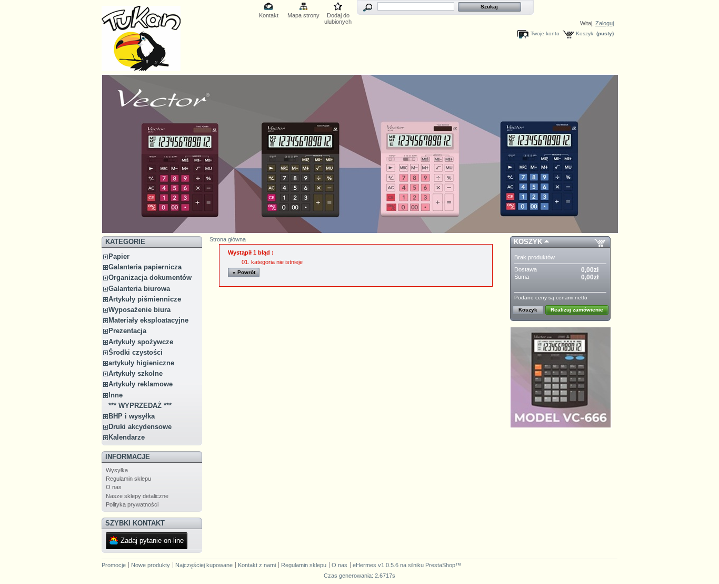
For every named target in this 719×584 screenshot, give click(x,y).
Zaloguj (604, 23)
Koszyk (528, 242)
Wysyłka (117, 470)
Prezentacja (127, 331)
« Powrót (244, 272)
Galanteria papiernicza (145, 267)
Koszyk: (585, 33)
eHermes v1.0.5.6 (375, 565)
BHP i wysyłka (131, 416)
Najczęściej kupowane (204, 565)
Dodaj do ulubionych (338, 16)
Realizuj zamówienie (577, 310)
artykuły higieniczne (141, 363)
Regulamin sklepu (128, 478)
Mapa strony (303, 15)
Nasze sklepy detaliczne (137, 496)
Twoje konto (545, 33)
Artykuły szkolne (135, 373)
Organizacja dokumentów (150, 277)
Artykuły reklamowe (140, 384)
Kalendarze (126, 437)
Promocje (114, 565)
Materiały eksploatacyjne (148, 320)
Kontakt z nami (257, 565)
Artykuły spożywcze (140, 342)
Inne (115, 395)
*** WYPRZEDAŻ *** (140, 406)
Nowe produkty (150, 565)
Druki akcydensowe (140, 427)
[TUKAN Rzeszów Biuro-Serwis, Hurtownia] (141, 67)
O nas (114, 487)
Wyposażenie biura (139, 310)
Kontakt (268, 15)
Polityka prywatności (132, 504)
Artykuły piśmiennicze (144, 299)
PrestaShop (440, 565)
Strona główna (227, 239)
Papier (118, 256)
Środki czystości (135, 352)
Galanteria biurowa (139, 289)
